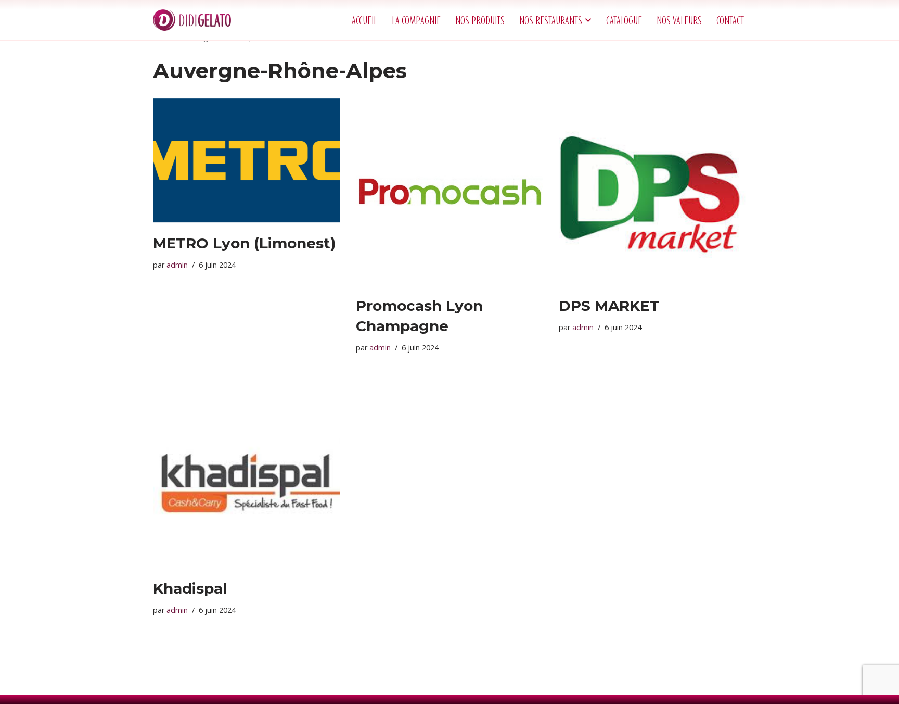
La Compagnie (416, 20)
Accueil (364, 20)
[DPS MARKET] (652, 191)
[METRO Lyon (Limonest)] (246, 160)
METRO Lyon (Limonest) (244, 243)
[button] (588, 20)
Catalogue (624, 20)
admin (177, 265)
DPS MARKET (609, 306)
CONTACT (730, 20)
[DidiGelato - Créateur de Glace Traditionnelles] (192, 20)
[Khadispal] (246, 474)
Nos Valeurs (679, 20)
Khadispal (190, 588)
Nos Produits (480, 20)
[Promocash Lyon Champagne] (449, 191)
